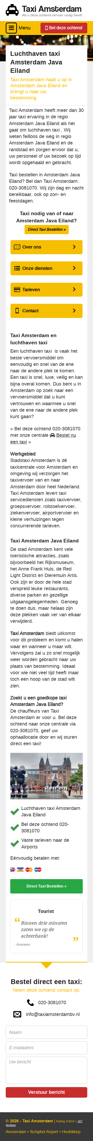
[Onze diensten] (46, 268)
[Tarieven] (46, 290)
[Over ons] (46, 247)
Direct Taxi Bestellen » (47, 229)
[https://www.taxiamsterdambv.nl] (46, 10)
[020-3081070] (64, 28)
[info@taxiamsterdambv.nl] (46, 1014)
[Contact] (46, 311)
